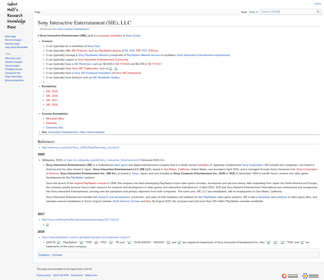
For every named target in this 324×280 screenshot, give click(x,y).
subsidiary (203, 164)
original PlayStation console (90, 183)
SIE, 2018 (52, 95)
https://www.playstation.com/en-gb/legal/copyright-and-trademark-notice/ (85, 237)
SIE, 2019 (52, 91)
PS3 (132, 50)
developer (264, 196)
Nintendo (51, 123)
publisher (281, 196)
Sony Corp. (93, 46)
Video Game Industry (92, 132)
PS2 (144, 50)
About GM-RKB (61, 275)
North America (121, 201)
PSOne (152, 50)
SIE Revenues (82, 63)
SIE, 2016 (52, 104)
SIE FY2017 (155, 63)
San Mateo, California (176, 169)
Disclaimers (77, 275)
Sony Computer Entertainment (73, 29)
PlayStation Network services (144, 55)
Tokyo (135, 173)
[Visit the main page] (17, 15)
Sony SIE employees (128, 72)
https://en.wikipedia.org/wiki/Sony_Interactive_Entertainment (102, 160)
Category (44, 254)
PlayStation (77, 177)
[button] (254, 11)
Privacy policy (44, 275)
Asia (148, 201)
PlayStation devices (110, 50)
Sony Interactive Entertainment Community (102, 59)
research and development (114, 196)
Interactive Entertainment (63, 132)
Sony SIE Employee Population (92, 72)
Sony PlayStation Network (93, 55)
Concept (57, 254)
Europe (135, 201)
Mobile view (91, 275)
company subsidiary (110, 35)
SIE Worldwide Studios (106, 77)
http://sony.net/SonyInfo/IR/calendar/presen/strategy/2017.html (79, 219)
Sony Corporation (252, 164)
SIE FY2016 (122, 63)
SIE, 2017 (52, 100)
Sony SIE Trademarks (85, 68)
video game (121, 164)
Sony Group (133, 35)
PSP (138, 50)
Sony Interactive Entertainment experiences (203, 55)
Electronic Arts (54, 127)
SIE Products (79, 50)
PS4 (125, 50)
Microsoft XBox (55, 118)
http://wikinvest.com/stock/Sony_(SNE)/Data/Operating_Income (79, 147)
